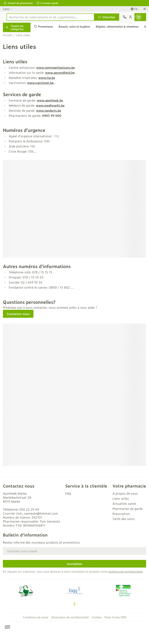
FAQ (68, 493)
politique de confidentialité (125, 571)
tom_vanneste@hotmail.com (37, 513)
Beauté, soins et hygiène (23, 45)
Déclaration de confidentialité (70, 617)
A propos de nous (125, 493)
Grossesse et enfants (23, 66)
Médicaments (23, 112)
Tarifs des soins (123, 519)
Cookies (97, 617)
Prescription (121, 514)
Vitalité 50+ (23, 75)
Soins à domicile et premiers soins (23, 94)
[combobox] (50, 17)
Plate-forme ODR (115, 617)
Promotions (11, 35)
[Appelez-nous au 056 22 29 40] (124, 17)
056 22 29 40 (29, 509)
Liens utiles (120, 498)
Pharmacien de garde (127, 509)
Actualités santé (124, 504)
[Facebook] (74, 604)
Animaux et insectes (23, 104)
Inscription (74, 564)
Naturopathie (23, 83)
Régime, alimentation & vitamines (23, 56)
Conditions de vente (35, 617)
